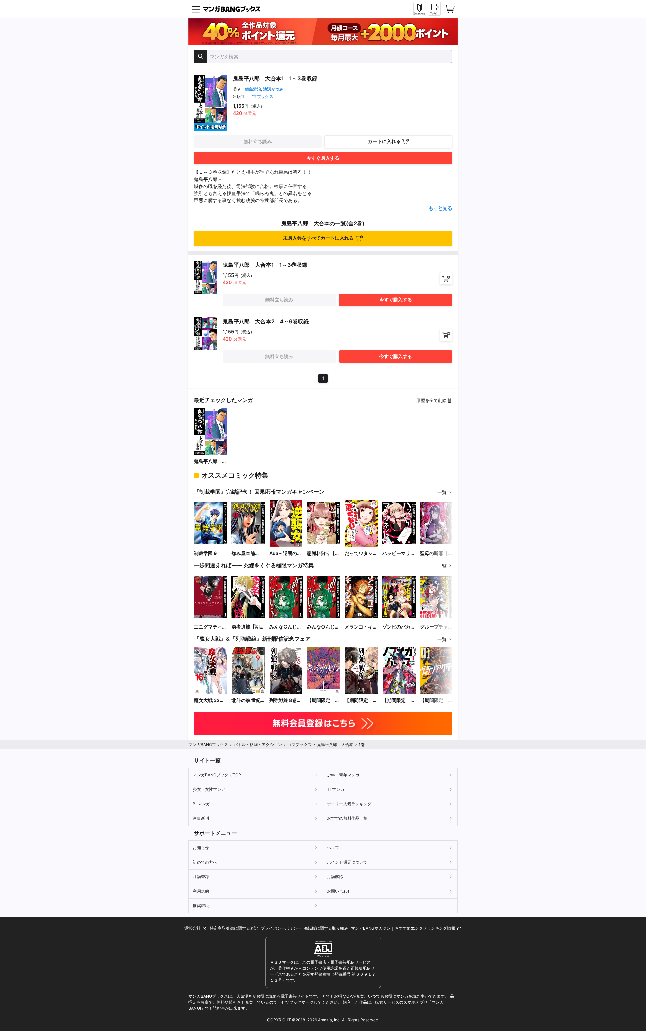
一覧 (442, 492)
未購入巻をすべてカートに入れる (318, 238)
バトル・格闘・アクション (258, 744)
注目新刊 (201, 818)
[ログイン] (434, 9)
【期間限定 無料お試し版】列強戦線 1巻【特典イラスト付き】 (361, 700)
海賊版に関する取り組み (326, 928)
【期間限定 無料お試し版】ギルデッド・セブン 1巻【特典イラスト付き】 (323, 700)
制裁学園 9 (205, 553)
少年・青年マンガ (343, 774)
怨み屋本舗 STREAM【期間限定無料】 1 (247, 553)
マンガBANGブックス (208, 744)
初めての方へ (205, 862)
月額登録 (201, 876)
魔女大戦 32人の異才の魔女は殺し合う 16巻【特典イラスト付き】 (210, 700)
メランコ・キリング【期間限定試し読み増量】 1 (361, 627)
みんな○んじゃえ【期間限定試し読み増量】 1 (285, 627)
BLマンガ (201, 803)
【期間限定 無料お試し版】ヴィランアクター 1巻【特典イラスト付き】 (436, 700)
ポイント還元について (347, 862)
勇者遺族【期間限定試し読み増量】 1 (247, 627)
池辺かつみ (273, 89)
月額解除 (335, 876)
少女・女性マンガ (209, 789)
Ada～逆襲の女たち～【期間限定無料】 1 (285, 553)
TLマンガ (335, 789)
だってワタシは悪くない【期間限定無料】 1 (361, 553)
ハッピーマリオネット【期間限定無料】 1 (398, 553)
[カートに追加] (446, 278)
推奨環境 (201, 905)
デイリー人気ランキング (349, 803)
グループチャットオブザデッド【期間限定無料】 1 (436, 627)
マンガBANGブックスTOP (217, 774)
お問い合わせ (339, 891)
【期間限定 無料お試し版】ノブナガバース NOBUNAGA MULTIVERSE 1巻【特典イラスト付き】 (399, 700)
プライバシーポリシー (281, 928)
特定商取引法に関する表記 (234, 928)
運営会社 (193, 928)
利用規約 (201, 891)
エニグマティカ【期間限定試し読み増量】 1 (210, 627)
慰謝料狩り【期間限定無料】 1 (323, 553)
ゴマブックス (261, 96)
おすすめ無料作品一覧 (347, 818)
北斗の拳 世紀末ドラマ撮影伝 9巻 (247, 700)
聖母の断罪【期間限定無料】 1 (436, 553)
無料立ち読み (258, 141)
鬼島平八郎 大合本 (210, 461)
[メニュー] (195, 9)
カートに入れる (384, 141)
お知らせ (201, 847)
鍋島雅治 (253, 89)
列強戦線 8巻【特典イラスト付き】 (285, 700)
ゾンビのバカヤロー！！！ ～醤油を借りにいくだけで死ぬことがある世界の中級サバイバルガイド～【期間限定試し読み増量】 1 (398, 627)
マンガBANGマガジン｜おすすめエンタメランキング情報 (403, 928)
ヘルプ (333, 847)
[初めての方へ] (419, 9)
